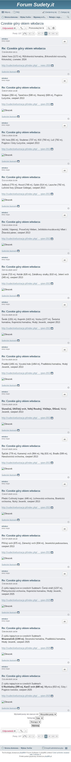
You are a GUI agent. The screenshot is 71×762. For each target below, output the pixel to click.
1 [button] (33, 33)
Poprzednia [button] (29, 33)
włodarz (5, 39)
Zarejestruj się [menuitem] (51, 12)
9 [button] (49, 33)
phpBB (22, 753)
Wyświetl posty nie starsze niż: (26, 714)
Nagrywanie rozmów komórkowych (54, 760)
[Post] (2, 52)
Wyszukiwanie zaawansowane (53, 28)
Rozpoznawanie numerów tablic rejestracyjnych (60, 759)
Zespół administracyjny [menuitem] (54, 748)
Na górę (68, 74)
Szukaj (48, 28)
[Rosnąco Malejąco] (35, 721)
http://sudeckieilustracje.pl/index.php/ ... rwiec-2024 (26, 65)
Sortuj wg (31, 718)
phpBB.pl (48, 756)
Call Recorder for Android (53, 758)
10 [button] (53, 33)
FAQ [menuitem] (17, 12)
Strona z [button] (24, 33)
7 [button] (42, 33)
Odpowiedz (8, 28)
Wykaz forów (26, 748)
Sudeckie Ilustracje (9, 72)
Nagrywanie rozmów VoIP (64, 758)
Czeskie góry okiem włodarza (22, 23)
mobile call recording (66, 760)
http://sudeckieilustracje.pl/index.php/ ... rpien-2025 (26, 600)
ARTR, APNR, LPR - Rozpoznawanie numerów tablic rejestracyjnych (16, 758)
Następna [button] (56, 33)
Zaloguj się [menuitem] (65, 12)
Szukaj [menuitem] (68, 17)
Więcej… (8, 12)
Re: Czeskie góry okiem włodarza (23, 48)
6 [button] (38, 33)
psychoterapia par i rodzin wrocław (63, 761)
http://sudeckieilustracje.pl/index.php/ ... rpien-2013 (26, 104)
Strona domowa (11, 748)
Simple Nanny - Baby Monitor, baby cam (39, 758)
